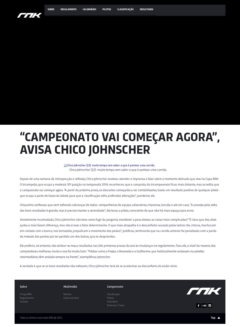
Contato (24, 302)
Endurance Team (115, 305)
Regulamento (68, 9)
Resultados (146, 9)
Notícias (67, 294)
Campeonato (115, 286)
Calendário (89, 9)
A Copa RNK (25, 294)
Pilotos (106, 9)
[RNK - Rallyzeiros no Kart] (29, 15)
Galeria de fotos (71, 298)
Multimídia (70, 286)
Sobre (51, 9)
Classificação (125, 9)
